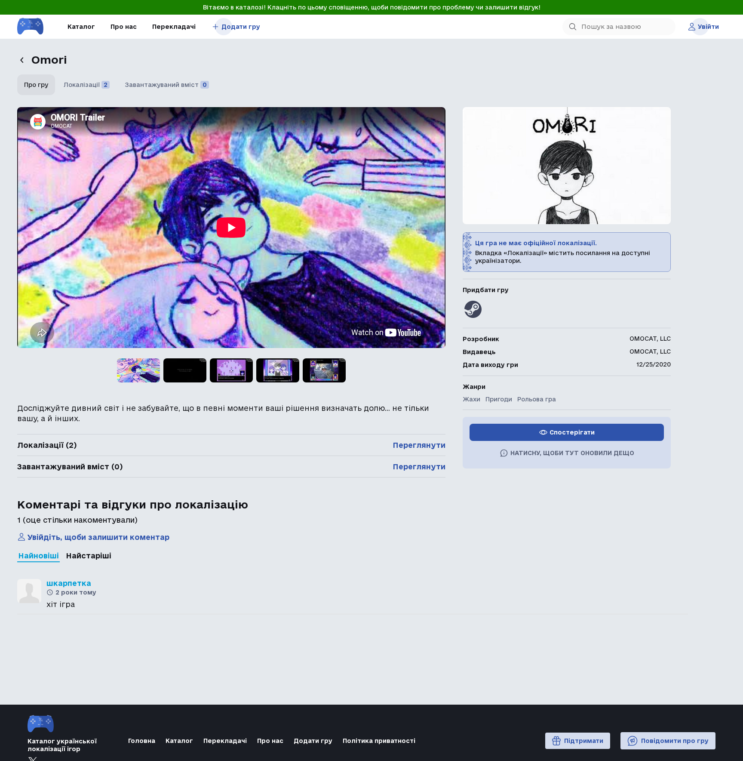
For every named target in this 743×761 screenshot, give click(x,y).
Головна (141, 740)
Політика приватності (379, 740)
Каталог (81, 26)
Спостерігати (572, 432)
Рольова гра (536, 399)
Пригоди (498, 399)
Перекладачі (174, 26)
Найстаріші (88, 555)
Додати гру (240, 26)
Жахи (471, 399)
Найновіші (38, 555)
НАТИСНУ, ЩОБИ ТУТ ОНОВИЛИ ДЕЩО (572, 453)
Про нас (124, 26)
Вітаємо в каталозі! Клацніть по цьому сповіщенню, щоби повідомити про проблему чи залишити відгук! (371, 7)
